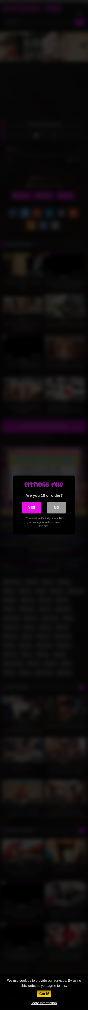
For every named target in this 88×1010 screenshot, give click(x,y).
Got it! (44, 994)
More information (44, 1003)
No (56, 507)
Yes (31, 507)
